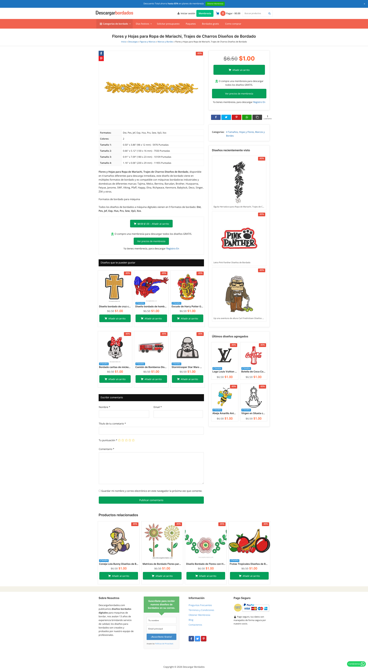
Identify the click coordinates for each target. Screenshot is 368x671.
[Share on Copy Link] (257, 117)
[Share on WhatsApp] (247, 117)
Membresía (205, 13)
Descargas (133, 41)
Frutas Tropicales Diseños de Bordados (249, 564)
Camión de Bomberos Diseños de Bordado (151, 367)
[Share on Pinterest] (236, 117)
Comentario (106, 449)
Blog (191, 619)
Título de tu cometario (112, 423)
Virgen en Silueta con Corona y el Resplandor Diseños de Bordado (253, 413)
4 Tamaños (232, 132)
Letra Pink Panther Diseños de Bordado (238, 239)
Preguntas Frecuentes (200, 605)
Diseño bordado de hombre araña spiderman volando (151, 306)
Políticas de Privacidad (164, 644)
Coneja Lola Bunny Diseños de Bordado (118, 564)
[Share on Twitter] (226, 117)
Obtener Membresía (199, 615)
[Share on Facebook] (216, 117)
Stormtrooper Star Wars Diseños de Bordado (188, 367)
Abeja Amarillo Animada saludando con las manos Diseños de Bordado (224, 413)
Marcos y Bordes (165, 41)
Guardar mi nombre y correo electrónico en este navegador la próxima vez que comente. (151, 490)
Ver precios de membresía (151, 241)
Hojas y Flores (246, 132)
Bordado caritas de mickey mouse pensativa (115, 367)
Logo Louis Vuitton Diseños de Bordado (224, 371)
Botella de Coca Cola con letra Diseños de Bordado (253, 371)
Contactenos (195, 624)
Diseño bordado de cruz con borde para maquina (115, 306)
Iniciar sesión (187, 13)
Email (158, 407)
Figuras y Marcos (148, 41)
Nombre (104, 407)
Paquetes (191, 23)
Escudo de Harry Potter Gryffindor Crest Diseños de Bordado (188, 306)
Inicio (123, 41)
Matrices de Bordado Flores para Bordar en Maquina (162, 564)
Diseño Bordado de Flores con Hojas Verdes (205, 564)
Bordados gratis (210, 23)
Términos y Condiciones (201, 610)
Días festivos (142, 23)
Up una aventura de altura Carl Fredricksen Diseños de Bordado (243, 295)
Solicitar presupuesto (168, 23)
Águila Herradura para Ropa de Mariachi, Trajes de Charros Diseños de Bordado (250, 184)
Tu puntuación (108, 440)
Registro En (172, 248)
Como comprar (233, 23)
